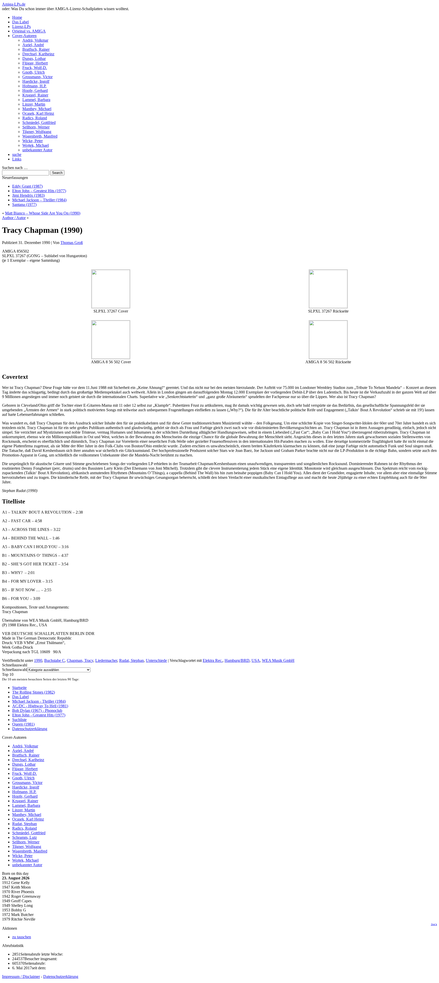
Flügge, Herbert (35, 63)
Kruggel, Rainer (35, 95)
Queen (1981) (23, 724)
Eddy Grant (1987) (27, 186)
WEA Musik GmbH (278, 660)
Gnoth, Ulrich (33, 72)
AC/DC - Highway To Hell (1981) (40, 706)
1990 (38, 660)
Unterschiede (156, 660)
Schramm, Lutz (24, 837)
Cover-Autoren (24, 36)
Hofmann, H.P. (34, 86)
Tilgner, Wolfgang (36, 131)
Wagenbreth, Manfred (39, 136)
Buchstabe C (54, 660)
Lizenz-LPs (21, 26)
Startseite (19, 687)
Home (17, 17)
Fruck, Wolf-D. (34, 67)
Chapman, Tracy (80, 660)
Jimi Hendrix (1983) (28, 195)
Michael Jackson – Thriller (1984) (39, 200)
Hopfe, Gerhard (35, 90)
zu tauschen (21, 937)
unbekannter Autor (37, 150)
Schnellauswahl (14, 669)
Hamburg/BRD (237, 660)
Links (16, 159)
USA (256, 660)
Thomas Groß (71, 242)
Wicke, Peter (32, 141)
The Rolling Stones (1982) (33, 692)
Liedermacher (106, 660)
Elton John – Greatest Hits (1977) (39, 191)
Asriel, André (33, 45)
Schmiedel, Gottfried (39, 122)
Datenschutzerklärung (29, 729)
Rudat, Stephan (131, 660)
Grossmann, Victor (37, 77)
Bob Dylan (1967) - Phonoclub (37, 710)
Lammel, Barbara (36, 99)
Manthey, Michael (36, 109)
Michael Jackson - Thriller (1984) (39, 701)
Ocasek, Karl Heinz (38, 113)
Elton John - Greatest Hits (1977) (38, 715)
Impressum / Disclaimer (21, 976)
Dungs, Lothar (34, 58)
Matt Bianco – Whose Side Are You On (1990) (42, 213)
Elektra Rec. (213, 660)
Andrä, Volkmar (35, 40)
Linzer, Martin (33, 104)
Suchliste (19, 719)
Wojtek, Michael (35, 145)
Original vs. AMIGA (29, 31)
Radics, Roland (34, 118)
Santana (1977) (24, 204)
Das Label (20, 22)
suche (16, 154)
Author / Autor (14, 218)
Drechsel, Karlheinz (38, 54)
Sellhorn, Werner (36, 127)
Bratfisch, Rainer (36, 49)
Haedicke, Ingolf (35, 81)
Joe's (434, 924)
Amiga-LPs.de (13, 4)
